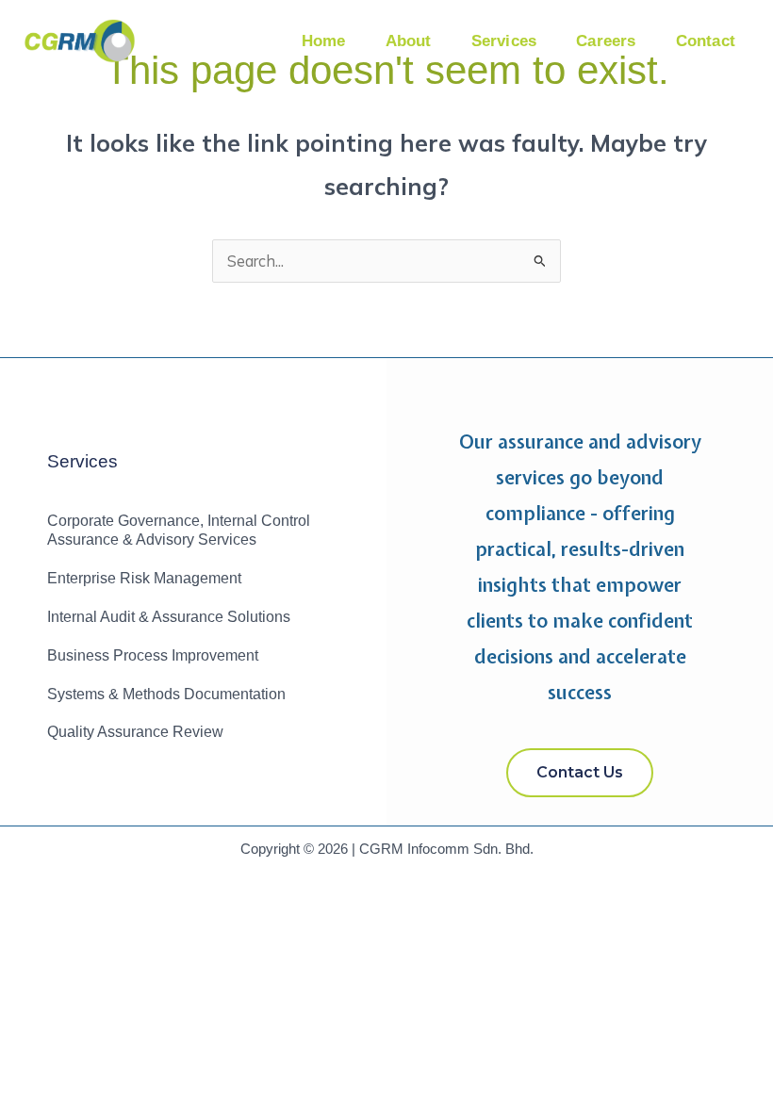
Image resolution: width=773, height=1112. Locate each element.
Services (504, 41)
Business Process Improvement (152, 655)
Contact (705, 41)
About (409, 41)
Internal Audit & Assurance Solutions (168, 617)
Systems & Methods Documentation (166, 694)
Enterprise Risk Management (144, 578)
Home (324, 41)
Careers (605, 41)
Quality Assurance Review (135, 732)
